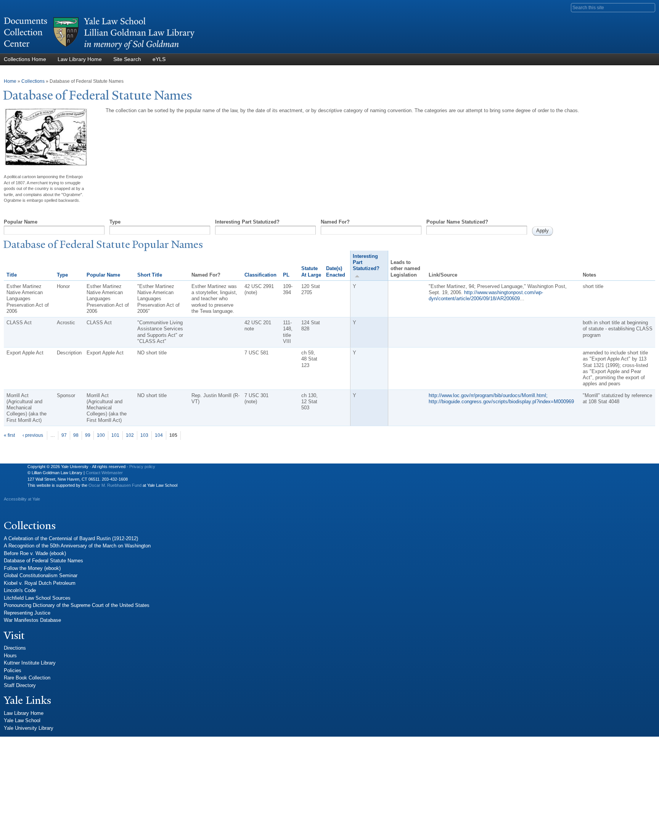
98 (76, 435)
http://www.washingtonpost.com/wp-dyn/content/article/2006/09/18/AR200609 (486, 295)
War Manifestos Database (32, 620)
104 (159, 435)
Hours (10, 655)
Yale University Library (28, 728)
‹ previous (33, 435)
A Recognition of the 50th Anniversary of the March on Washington (77, 546)
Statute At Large (311, 271)
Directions (15, 648)
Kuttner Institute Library (30, 663)
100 (101, 435)
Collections (33, 81)
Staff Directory (20, 685)
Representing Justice (27, 613)
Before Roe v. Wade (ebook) (35, 553)
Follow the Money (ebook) (32, 568)
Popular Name (20, 222)
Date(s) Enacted (335, 271)
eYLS (159, 59)
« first (9, 435)
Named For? (335, 222)
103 (144, 435)
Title (11, 275)
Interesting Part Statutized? (247, 222)
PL (286, 275)
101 (115, 435)
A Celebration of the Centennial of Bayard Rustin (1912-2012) (71, 538)
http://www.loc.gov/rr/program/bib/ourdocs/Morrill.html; (488, 395)
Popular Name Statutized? (457, 222)
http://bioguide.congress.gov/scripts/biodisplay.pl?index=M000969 (501, 401)
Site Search (127, 59)
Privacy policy (142, 466)
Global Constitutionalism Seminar (40, 575)
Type (115, 222)
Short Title (149, 275)
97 (64, 435)
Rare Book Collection (27, 678)
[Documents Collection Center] (99, 50)
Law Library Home (80, 59)
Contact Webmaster (104, 472)
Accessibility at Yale (22, 499)
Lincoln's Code (20, 590)
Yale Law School (22, 720)
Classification (260, 275)
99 (87, 435)
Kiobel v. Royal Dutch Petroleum (40, 583)
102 (130, 435)
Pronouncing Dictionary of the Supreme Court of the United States (76, 605)
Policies (12, 670)
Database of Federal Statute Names (43, 560)
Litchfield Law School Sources (37, 598)
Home (10, 81)
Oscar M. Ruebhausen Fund (114, 485)
